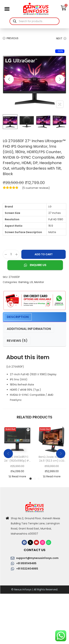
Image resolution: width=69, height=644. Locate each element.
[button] (7, 9)
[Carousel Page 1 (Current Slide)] (30, 479)
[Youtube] (36, 542)
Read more (19, 476)
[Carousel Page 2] (34, 479)
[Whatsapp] (48, 542)
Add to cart (44, 254)
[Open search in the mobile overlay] (34, 21)
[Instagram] (42, 542)
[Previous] (9, 79)
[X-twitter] (30, 542)
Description (18, 316)
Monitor (39, 282)
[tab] (34, 317)
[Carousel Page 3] (39, 479)
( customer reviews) (36, 188)
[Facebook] (24, 542)
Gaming (23, 282)
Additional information (29, 328)
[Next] (59, 79)
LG (31, 282)
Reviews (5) (17, 340)
